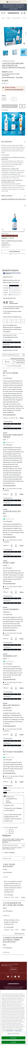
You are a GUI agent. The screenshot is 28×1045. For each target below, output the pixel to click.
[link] (22, 13)
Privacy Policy (9, 1030)
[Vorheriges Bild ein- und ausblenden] (1, 33)
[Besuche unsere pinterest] (19, 976)
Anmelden (13, 969)
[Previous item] (2, 229)
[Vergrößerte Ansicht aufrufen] (24, 43)
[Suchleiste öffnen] (4, 13)
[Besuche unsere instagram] (15, 976)
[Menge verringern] (4, 99)
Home (3, 18)
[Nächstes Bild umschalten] (25, 33)
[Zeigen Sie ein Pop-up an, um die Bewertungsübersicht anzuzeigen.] (13, 238)
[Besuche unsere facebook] (8, 976)
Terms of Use (18, 1030)
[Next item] (24, 229)
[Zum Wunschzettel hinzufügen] (22, 106)
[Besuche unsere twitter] (11, 976)
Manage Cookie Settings (13, 1033)
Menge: (4, 95)
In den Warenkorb (14, 251)
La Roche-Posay (16, 18)
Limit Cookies (13, 1037)
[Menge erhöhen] (14, 99)
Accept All (13, 1042)
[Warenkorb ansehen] (24, 13)
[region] (13, 1017)
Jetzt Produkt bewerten (8, 77)
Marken (8, 18)
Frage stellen (19, 77)
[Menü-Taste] (1, 13)
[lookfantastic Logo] (13, 13)
